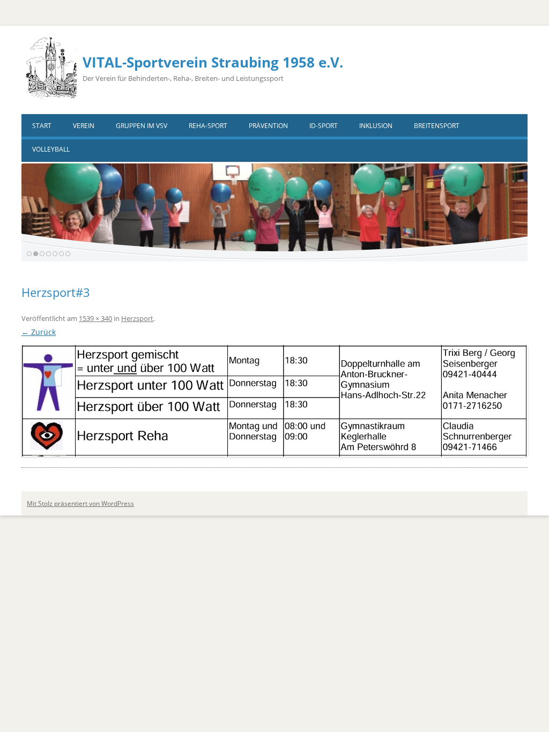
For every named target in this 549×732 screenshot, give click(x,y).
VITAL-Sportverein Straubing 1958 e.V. (213, 62)
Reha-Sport (208, 125)
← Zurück (38, 332)
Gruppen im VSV (141, 125)
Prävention (268, 125)
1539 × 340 (95, 318)
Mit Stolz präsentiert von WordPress (80, 503)
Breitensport (436, 125)
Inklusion (375, 125)
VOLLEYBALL (51, 149)
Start (41, 125)
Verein (83, 125)
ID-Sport (323, 125)
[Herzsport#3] (274, 401)
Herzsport (137, 318)
